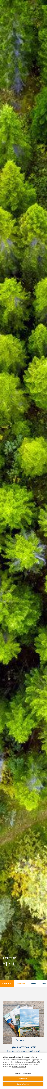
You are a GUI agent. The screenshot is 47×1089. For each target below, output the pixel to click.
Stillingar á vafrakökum (23, 1073)
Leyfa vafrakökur (23, 1084)
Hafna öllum (23, 1078)
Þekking (33, 983)
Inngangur (21, 983)
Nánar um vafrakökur (19, 1066)
